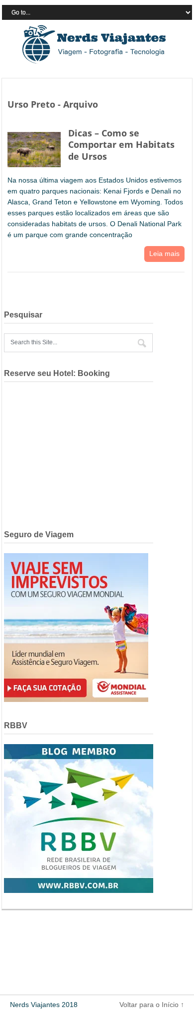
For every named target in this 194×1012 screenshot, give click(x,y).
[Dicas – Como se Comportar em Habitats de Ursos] (34, 147)
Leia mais (164, 253)
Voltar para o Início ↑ (151, 1005)
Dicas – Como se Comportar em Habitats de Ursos (121, 144)
